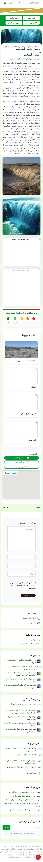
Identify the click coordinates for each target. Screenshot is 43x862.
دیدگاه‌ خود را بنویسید (16, 59)
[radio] (33, 320)
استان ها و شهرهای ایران (27, 47)
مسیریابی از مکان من (20, 458)
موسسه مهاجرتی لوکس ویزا (30, 643)
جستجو (6, 827)
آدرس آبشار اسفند (20, 462)
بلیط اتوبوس (31, 18)
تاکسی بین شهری (31, 23)
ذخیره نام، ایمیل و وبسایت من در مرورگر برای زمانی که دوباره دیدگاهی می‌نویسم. (23, 585)
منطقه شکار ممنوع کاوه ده (19, 792)
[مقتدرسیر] (21, 10)
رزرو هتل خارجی (13, 23)
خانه (38, 47)
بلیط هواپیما (14, 18)
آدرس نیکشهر (20, 467)
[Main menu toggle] (4, 3)
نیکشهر (29, 49)
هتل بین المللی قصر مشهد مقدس (22, 810)
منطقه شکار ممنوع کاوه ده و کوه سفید (20, 800)
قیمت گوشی (35, 640)
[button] (26, 2)
